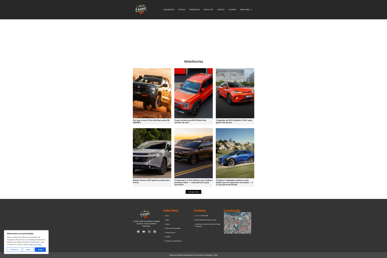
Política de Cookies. (35, 244)
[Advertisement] (193, 34)
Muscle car (208, 10)
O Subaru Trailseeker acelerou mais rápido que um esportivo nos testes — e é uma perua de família (234, 182)
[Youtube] (144, 231)
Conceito (221, 10)
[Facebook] (138, 231)
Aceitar (40, 249)
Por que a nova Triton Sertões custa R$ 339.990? (151, 121)
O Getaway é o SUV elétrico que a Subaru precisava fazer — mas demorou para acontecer (193, 182)
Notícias (181, 10)
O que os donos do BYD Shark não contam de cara (190, 121)
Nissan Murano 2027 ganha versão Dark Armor (151, 181)
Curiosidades (194, 10)
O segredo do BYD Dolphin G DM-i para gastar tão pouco (234, 121)
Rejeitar (28, 249)
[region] (26, 242)
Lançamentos (168, 10)
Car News (232, 10)
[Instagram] (149, 231)
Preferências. (14, 249)
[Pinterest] (154, 231)
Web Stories (245, 10)
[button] (193, 192)
